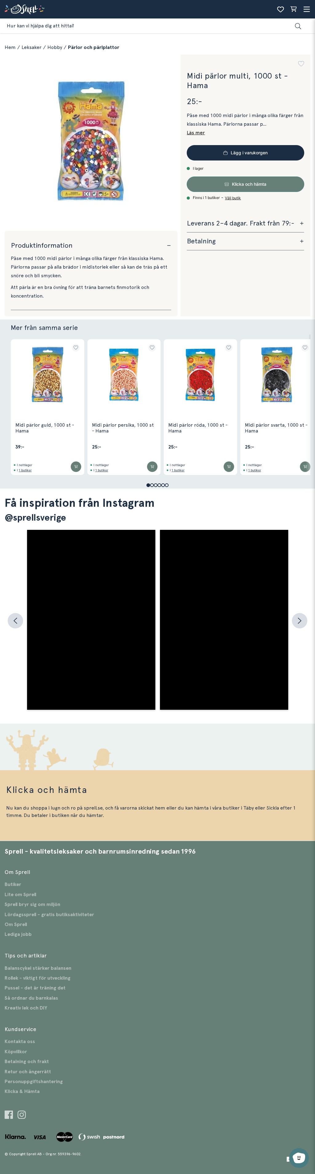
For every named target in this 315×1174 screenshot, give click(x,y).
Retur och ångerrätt (28, 1071)
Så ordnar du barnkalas (31, 998)
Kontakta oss (20, 1041)
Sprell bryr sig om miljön (32, 904)
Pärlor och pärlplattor (93, 47)
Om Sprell (16, 924)
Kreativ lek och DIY (26, 1007)
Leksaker (32, 47)
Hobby (54, 47)
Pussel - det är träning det (35, 987)
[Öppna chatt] (299, 1158)
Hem (10, 47)
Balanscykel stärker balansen (38, 968)
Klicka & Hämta (22, 1091)
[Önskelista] (280, 9)
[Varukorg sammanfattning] (293, 9)
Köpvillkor (16, 1051)
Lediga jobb (18, 934)
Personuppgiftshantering (34, 1081)
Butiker (13, 884)
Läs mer (196, 132)
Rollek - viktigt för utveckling (37, 978)
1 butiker (25, 470)
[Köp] (76, 466)
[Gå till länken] (9, 1116)
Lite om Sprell (20, 894)
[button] (301, 64)
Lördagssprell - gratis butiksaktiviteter (49, 914)
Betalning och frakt (27, 1061)
